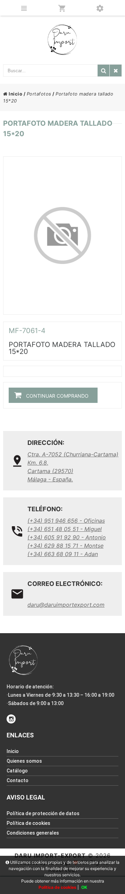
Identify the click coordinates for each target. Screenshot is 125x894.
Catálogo (17, 770)
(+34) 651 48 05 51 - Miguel (64, 528)
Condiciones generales (33, 833)
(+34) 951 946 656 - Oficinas (66, 520)
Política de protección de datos (43, 813)
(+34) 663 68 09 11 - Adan (62, 554)
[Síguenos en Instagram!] (11, 718)
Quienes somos (24, 761)
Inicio (15, 94)
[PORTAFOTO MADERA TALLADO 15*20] (62, 235)
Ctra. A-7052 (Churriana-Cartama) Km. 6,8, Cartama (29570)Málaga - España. (72, 467)
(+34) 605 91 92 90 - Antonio (66, 537)
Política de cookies (28, 823)
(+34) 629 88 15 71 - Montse (65, 545)
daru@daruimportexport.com (66, 604)
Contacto (17, 780)
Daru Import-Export (50, 855)
